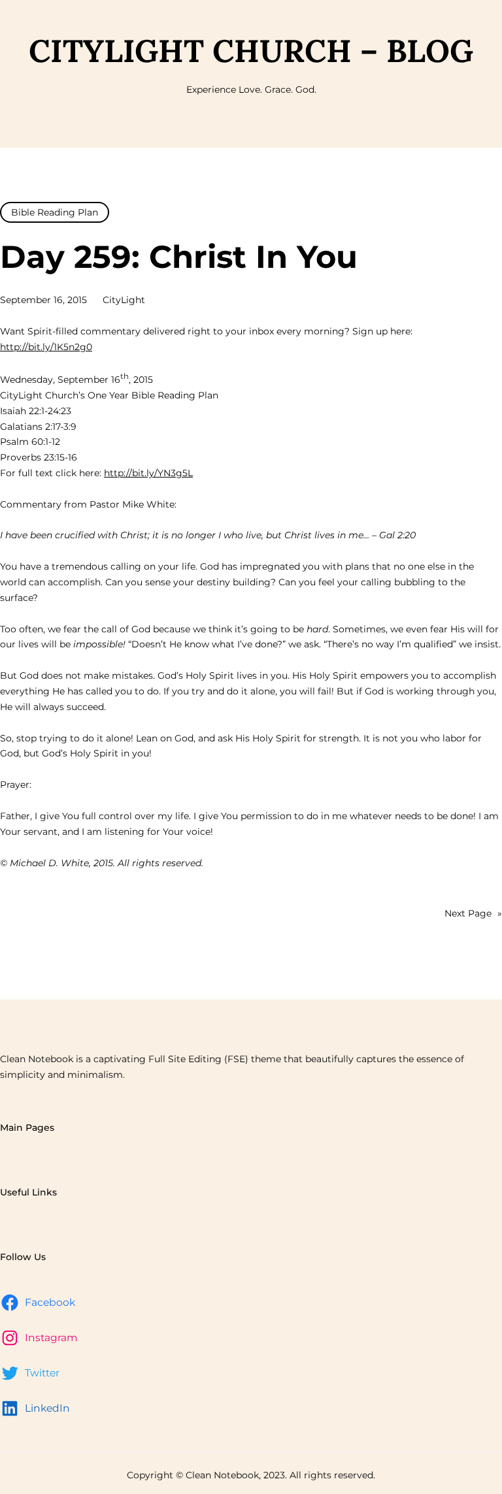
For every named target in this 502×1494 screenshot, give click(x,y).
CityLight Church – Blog (251, 51)
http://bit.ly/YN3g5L (148, 473)
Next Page (473, 913)
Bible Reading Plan (54, 212)
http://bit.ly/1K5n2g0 (46, 347)
